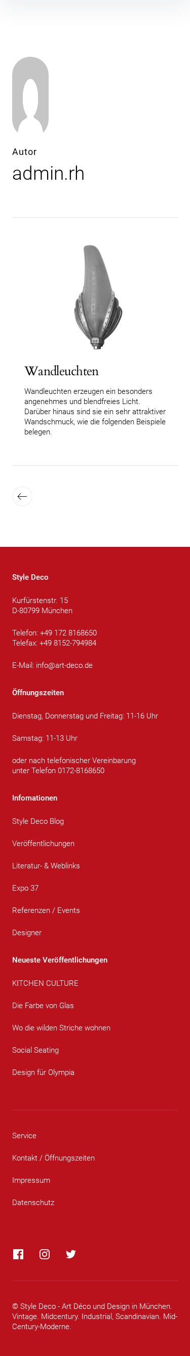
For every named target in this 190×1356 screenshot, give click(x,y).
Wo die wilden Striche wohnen (61, 1027)
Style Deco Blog (38, 821)
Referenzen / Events (46, 910)
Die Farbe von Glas (43, 1005)
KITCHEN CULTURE (45, 983)
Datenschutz (33, 1202)
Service (24, 1135)
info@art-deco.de (64, 665)
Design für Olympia (43, 1072)
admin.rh (48, 173)
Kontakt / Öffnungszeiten (53, 1158)
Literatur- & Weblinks (46, 865)
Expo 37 (25, 888)
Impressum (31, 1180)
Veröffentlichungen (43, 843)
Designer (27, 932)
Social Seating (35, 1050)
